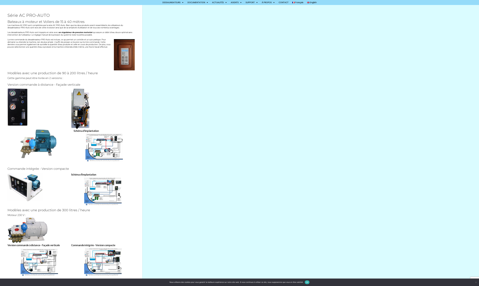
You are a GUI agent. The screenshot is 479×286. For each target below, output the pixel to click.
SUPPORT (250, 2)
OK (307, 282)
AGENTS (235, 2)
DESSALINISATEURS (171, 2)
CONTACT (284, 2)
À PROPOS (267, 2)
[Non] (476, 282)
